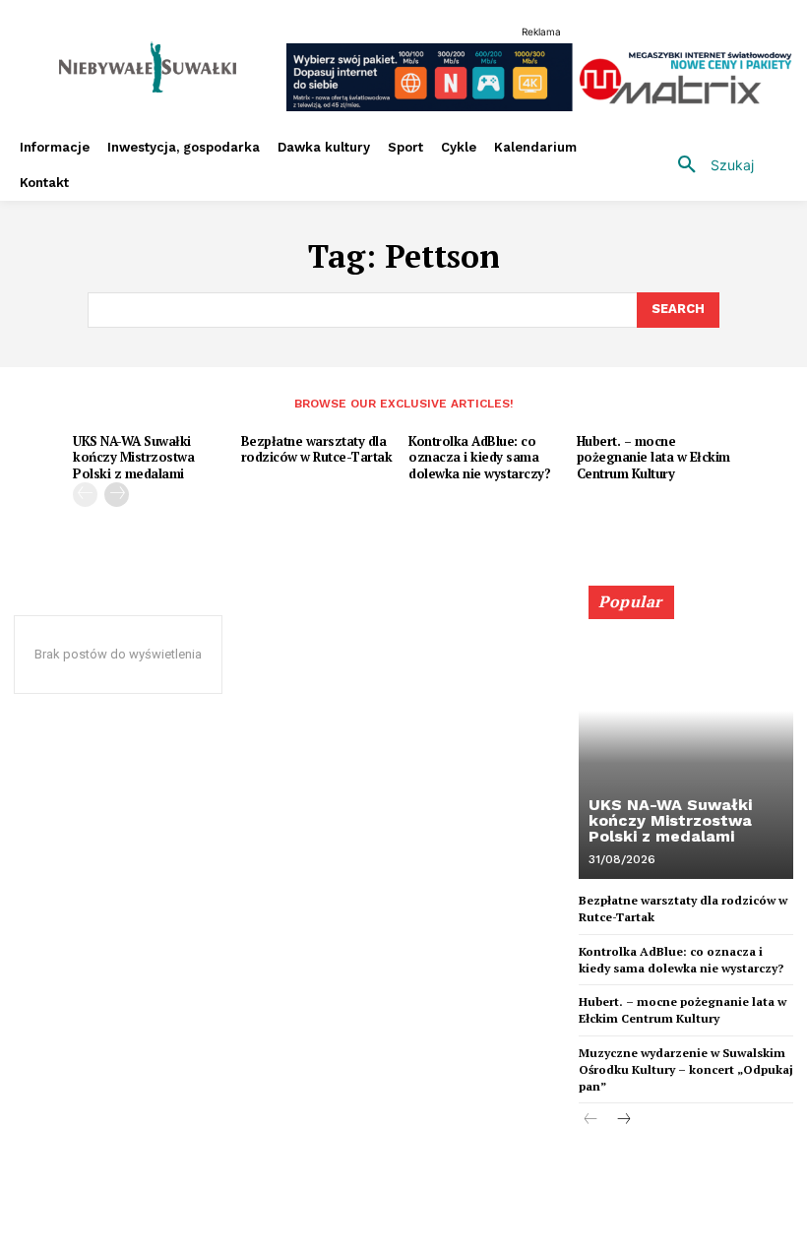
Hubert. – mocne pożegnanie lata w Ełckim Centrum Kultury (653, 457)
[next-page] (116, 494)
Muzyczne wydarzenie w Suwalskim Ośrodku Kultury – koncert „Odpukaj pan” (686, 1069)
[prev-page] (85, 494)
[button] (708, 165)
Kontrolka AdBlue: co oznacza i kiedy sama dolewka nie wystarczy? (479, 457)
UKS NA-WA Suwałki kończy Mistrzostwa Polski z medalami (133, 457)
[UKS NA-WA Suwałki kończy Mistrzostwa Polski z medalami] (686, 741)
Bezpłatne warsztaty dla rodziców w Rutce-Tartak (317, 449)
